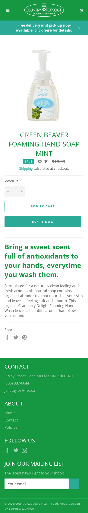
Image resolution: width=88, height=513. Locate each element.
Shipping (26, 168)
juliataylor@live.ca (20, 390)
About (10, 412)
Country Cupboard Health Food (36, 504)
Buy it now (43, 222)
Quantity (12, 181)
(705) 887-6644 (17, 383)
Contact (11, 420)
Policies (11, 427)
